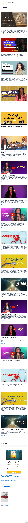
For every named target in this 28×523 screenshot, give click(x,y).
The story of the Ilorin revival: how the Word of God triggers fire (9, 480)
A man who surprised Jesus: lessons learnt (9, 53)
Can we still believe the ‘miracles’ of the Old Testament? (12, 292)
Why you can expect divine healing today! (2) (10, 245)
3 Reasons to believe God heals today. (8, 199)
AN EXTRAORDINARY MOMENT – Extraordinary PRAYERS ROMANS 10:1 (10, 476)
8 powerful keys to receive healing (8, 175)
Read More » (2, 108)
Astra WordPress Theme (21, 519)
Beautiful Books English (13, 2)
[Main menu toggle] (26, 2)
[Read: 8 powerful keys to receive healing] (14, 167)
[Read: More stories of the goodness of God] (14, 93)
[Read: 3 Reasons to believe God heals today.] (14, 329)
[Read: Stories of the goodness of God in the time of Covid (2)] (14, 118)
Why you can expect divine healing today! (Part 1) (11, 269)
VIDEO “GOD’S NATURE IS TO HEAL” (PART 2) (10, 222)
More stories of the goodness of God (8, 102)
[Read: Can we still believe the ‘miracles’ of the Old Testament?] (14, 421)
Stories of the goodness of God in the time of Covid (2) (12, 126)
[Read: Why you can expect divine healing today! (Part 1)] (14, 398)
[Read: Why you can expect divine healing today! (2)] (14, 375)
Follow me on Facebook (5, 486)
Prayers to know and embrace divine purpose (6, 475)
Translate (6, 505)
